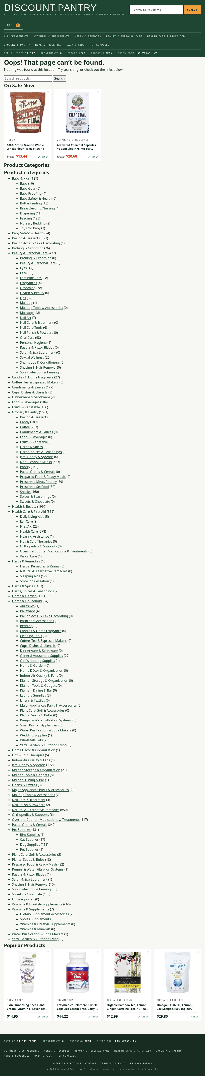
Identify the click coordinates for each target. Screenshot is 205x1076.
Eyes (23, 268)
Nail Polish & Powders (36, 332)
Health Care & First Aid (166, 36)
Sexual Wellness (32, 357)
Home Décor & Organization (41, 670)
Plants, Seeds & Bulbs (36, 715)
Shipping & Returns (66, 1063)
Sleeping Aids (30, 576)
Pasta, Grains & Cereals (37, 471)
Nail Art (25, 318)
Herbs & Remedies (88, 36)
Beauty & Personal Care (124, 36)
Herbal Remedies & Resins (40, 566)
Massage (27, 312)
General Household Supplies (41, 655)
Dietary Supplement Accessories (44, 914)
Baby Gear (28, 188)
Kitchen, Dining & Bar (36, 690)
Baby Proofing (31, 193)
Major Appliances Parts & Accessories (48, 705)
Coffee (25, 427)
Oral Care (27, 337)
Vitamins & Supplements (51, 36)
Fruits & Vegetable (26, 407)
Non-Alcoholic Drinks (36, 462)
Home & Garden (24, 596)
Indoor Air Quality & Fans (39, 675)
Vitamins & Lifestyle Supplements (37, 904)
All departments (16, 36)
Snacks (25, 491)
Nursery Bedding (33, 223)
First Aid (26, 526)
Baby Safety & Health (36, 198)
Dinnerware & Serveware (31, 397)
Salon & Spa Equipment (37, 352)
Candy (24, 422)
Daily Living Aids (32, 516)
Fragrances (28, 283)
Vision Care (28, 556)
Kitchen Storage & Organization (44, 680)
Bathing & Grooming (27, 248)
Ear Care (26, 521)
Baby (23, 183)
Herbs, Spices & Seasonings (41, 452)
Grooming (28, 288)
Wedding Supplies (33, 735)
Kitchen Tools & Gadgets (38, 685)
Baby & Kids (76, 44)
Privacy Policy (141, 1063)
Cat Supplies (29, 839)
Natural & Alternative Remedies (43, 571)
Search (192, 10)
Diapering (27, 213)
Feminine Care (31, 278)
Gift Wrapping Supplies (37, 660)
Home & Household (48, 44)
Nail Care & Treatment (36, 322)
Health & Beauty (32, 293)
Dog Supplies (30, 844)
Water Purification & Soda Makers (45, 730)
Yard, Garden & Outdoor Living (43, 745)
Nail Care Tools (31, 327)
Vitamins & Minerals (35, 929)
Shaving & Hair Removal (38, 367)
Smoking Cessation (34, 581)
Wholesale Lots (31, 740)
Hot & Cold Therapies (36, 541)
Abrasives (27, 606)
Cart (13, 25)
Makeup (26, 302)
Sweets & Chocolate (35, 501)
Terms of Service (113, 1063)
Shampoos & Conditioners (40, 362)
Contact (90, 1063)
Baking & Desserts (26, 238)
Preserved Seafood (34, 486)
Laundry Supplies (33, 695)
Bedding (26, 626)
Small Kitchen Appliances (39, 725)
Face (23, 273)
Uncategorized (23, 899)
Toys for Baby (30, 228)
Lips (23, 298)
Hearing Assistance (34, 536)
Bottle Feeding (31, 203)
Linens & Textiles (32, 700)
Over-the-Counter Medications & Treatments (54, 551)
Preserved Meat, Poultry (38, 481)
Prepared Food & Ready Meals (43, 476)
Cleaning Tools (31, 636)
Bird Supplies (30, 834)
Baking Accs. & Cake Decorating (36, 243)
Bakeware (27, 611)
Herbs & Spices (31, 447)
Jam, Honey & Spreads (36, 457)
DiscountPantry (50, 8)
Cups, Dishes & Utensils (30, 392)
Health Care (29, 531)
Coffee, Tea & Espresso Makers (35, 382)
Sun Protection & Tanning (39, 372)
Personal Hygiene (33, 342)
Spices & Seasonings (35, 496)
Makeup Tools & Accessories (41, 307)
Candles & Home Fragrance (32, 377)
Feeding (26, 218)
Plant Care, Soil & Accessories (42, 710)
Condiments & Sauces (28, 387)
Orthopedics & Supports (38, 546)
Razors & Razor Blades (37, 347)
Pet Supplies (99, 44)
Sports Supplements (35, 919)
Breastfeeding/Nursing (37, 208)
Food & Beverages (25, 402)
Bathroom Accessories (37, 621)
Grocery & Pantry (17, 44)
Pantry (25, 467)
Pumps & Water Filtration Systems (46, 720)
